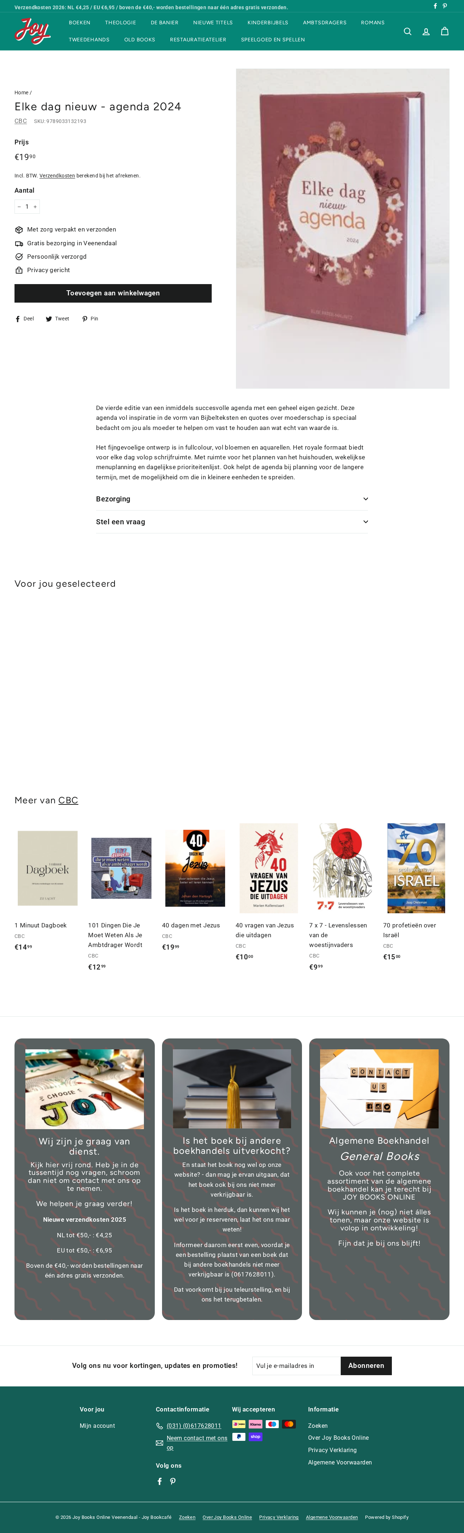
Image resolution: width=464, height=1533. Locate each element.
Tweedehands (89, 40)
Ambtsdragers (325, 23)
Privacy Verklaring (332, 1450)
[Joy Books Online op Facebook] (159, 1481)
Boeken (80, 23)
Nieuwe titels (213, 23)
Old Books (140, 40)
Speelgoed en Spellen (273, 40)
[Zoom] (342, 229)
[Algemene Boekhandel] (379, 1088)
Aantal (24, 190)
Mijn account (97, 1425)
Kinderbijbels (268, 23)
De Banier (165, 23)
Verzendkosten (57, 176)
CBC (20, 121)
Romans (373, 23)
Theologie (120, 23)
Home (21, 93)
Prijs (21, 142)
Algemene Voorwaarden (340, 1462)
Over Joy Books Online (338, 1437)
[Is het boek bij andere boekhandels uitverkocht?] (232, 1088)
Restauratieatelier (198, 40)
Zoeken (318, 1425)
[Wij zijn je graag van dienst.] (84, 1089)
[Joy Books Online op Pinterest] (173, 1481)
